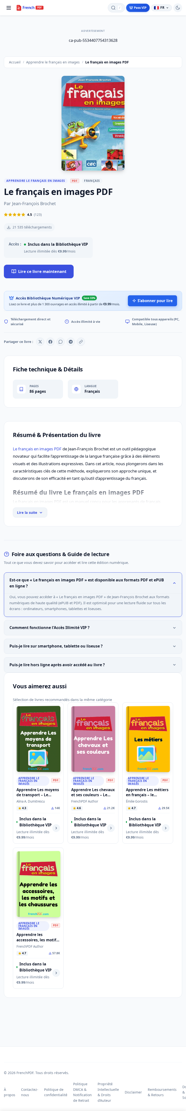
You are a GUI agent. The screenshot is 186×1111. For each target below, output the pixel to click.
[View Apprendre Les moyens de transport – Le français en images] (56, 828)
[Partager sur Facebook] (50, 342)
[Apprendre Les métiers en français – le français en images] (148, 739)
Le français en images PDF (37, 449)
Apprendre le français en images (35, 181)
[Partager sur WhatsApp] (60, 342)
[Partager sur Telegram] (71, 342)
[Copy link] (81, 342)
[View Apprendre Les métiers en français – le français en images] (166, 828)
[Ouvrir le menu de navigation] (9, 8)
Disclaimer (133, 1092)
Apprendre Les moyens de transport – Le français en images (37, 795)
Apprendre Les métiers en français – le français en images (147, 795)
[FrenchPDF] (32, 8)
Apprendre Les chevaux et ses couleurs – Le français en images (93, 795)
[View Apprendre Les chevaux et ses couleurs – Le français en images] (111, 828)
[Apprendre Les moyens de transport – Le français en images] (38, 739)
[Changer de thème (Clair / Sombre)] (177, 7)
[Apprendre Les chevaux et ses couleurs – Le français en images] (93, 739)
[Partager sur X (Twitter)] (40, 342)
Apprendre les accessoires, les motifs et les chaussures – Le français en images (37, 942)
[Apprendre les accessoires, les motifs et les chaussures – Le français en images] (38, 884)
